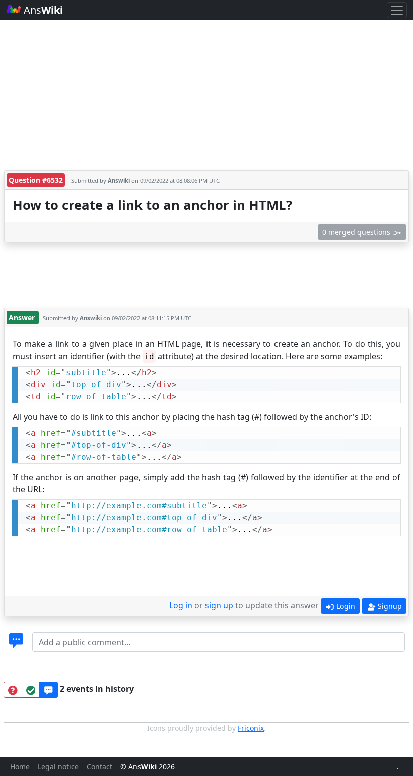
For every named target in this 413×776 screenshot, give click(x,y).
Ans (42, 10)
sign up (219, 605)
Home (20, 766)
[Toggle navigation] (397, 10)
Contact (99, 766)
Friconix (251, 728)
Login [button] (344, 606)
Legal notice (58, 766)
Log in (180, 605)
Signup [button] (389, 606)
